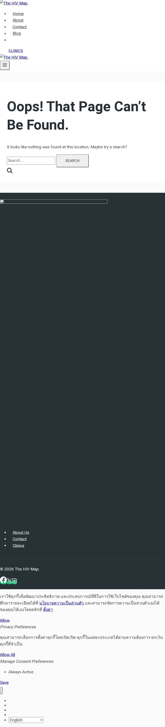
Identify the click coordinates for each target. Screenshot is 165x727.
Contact (20, 27)
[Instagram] (14, 582)
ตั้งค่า (48, 609)
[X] (9, 582)
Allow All (7, 654)
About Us (21, 533)
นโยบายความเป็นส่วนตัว (61, 603)
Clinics (16, 50)
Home (18, 14)
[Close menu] (1, 690)
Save (4, 682)
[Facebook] (3, 582)
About (18, 20)
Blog (17, 34)
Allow (5, 620)
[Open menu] (5, 65)
